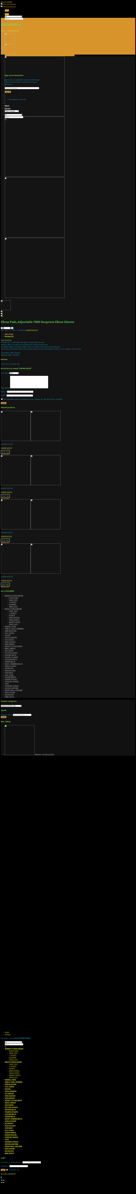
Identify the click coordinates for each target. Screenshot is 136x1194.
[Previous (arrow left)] (1, 1182)
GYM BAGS (9, 673)
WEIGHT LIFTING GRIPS (13, 646)
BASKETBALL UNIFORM (13, 690)
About (7, 1032)
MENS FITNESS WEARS (13, 609)
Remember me (13, 1170)
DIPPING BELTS (10, 655)
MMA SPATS (9, 697)
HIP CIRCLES (9, 640)
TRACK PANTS (14, 620)
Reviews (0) (9, 336)
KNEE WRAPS (10, 644)
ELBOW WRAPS (10, 677)
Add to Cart (5, 454)
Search (4, 717)
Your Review (5, 388)
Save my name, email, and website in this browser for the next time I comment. (33, 399)
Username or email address (11, 1162)
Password (5, 1166)
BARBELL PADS (10, 626)
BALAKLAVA (9, 695)
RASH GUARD (10, 692)
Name (3, 392)
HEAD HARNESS (11, 637)
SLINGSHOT (9, 668)
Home (3, 31)
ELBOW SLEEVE (6, 448)
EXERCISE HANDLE (12, 681)
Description (9, 334)
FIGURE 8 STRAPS (11, 657)
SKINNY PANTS (14, 622)
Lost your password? (8, 1174)
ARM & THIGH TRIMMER (14, 629)
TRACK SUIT (13, 607)
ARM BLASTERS (11, 631)
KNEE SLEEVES (10, 642)
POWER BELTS (10, 662)
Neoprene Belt (10, 670)
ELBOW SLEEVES (13, 31)
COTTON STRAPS (11, 653)
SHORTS (12, 615)
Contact (7, 1034)
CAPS (7, 684)
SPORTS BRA (13, 598)
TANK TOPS (13, 600)
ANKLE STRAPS (10, 666)
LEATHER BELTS (11, 659)
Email (3, 395)
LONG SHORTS (14, 618)
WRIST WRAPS (10, 648)
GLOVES (8, 635)
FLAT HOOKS (9, 633)
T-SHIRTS (12, 602)
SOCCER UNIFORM (11, 688)
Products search (6, 715)
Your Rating (5, 373)
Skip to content (6, 2)
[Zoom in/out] (3, 1180)
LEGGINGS (12, 604)
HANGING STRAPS (12, 686)
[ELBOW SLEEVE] (10, 43)
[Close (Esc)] (1, 1180)
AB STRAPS (9, 651)
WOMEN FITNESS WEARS (14, 596)
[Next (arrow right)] (3, 1182)
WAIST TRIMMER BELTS (14, 664)
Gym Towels (9, 675)
